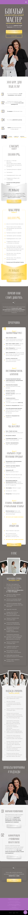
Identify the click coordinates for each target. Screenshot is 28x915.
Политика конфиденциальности (14, 908)
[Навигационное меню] (26, 2)
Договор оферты (14, 907)
